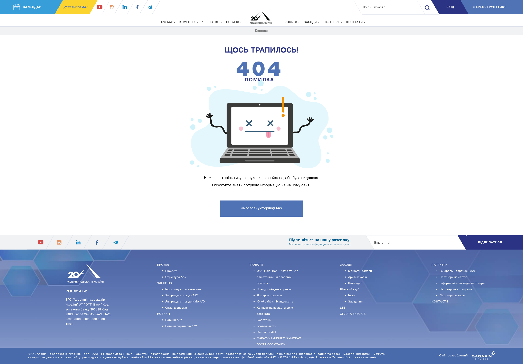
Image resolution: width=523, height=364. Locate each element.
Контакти (354, 22)
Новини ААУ (173, 320)
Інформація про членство (183, 289)
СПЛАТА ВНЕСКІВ (352, 314)
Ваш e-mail (382, 243)
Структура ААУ (175, 277)
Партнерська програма (456, 289)
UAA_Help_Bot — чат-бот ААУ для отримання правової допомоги (277, 277)
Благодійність (266, 326)
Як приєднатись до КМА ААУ (185, 301)
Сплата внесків (176, 307)
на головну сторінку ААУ (261, 208)
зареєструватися (490, 7)
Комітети (187, 22)
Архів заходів (357, 277)
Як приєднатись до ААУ (181, 295)
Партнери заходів (452, 295)
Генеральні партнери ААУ (458, 271)
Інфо (351, 295)
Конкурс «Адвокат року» (274, 289)
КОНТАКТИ (439, 301)
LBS (342, 307)
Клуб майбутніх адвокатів (275, 301)
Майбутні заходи (360, 271)
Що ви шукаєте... (375, 7)
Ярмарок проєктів (269, 295)
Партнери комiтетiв (453, 277)
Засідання (355, 301)
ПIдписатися (490, 242)
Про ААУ (171, 271)
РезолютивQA (266, 332)
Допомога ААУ (76, 7)
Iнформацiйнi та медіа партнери (462, 283)
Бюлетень (264, 320)
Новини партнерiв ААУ (181, 326)
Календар (355, 283)
